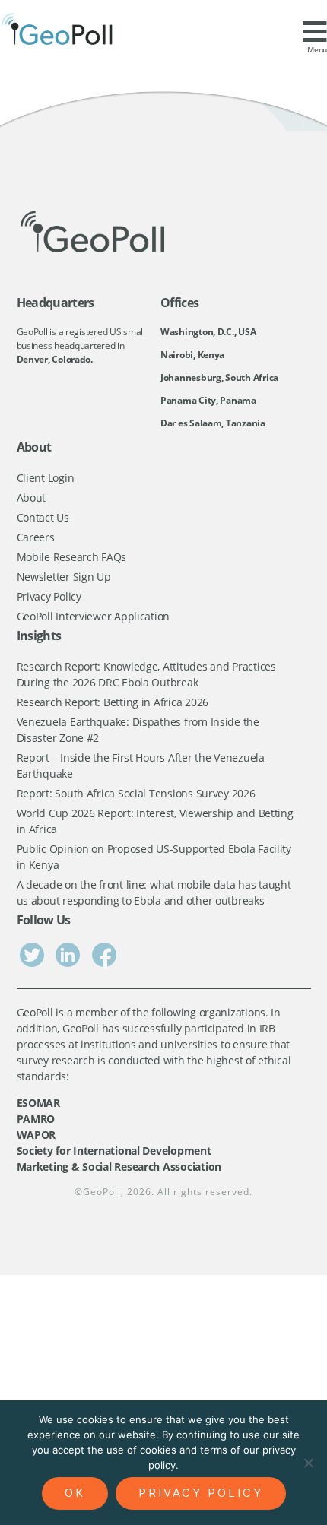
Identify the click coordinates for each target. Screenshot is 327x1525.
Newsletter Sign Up (64, 576)
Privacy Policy (49, 596)
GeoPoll (102, 1191)
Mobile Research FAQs (72, 557)
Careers (36, 537)
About (31, 497)
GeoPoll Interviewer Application (93, 616)
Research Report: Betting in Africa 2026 (112, 702)
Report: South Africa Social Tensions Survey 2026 (136, 793)
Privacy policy (200, 1492)
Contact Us (43, 517)
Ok (75, 1492)
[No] (308, 1462)
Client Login (46, 478)
